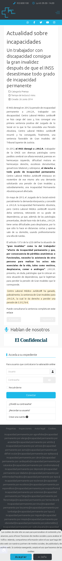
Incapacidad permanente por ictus (24, 503)
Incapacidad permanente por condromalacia (36, 465)
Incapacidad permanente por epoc (42, 476)
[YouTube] (47, 22)
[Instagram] (54, 22)
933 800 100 (23, 3)
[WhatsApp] (27, 22)
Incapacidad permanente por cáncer (24, 457)
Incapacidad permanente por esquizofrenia (37, 488)
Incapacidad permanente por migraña (24, 515)
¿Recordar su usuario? (19, 410)
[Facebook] (34, 22)
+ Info (42, 557)
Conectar (31, 395)
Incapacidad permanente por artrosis (24, 446)
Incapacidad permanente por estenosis (24, 492)
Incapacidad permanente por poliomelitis (36, 523)
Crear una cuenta (17, 417)
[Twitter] (40, 22)
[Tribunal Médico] (8, 13)
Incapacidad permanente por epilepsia (38, 453)
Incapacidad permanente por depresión (24, 469)
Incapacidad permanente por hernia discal (37, 500)
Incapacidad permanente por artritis (35, 442)
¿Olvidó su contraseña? (20, 404)
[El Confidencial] (31, 340)
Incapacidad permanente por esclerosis (24, 480)
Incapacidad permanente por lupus (36, 511)
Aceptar (21, 557)
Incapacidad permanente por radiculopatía (24, 527)
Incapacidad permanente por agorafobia (24, 434)
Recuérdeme (15, 387)
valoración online (47, 364)
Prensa (25, 91)
